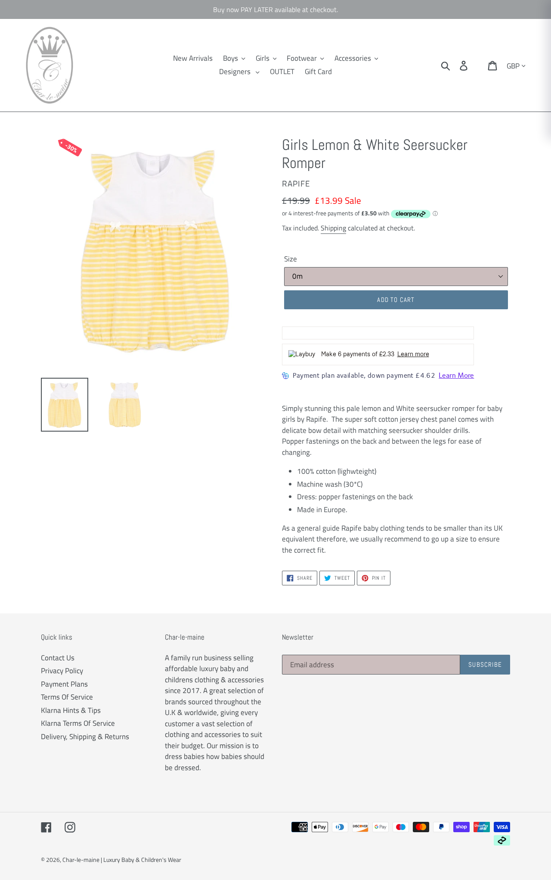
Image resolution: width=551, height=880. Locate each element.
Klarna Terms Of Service (78, 723)
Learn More (456, 375)
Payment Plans (64, 684)
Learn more (413, 354)
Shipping (333, 228)
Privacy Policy (62, 670)
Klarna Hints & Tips (71, 710)
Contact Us (57, 657)
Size (290, 259)
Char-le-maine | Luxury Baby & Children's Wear (121, 859)
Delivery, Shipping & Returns (85, 736)
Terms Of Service (67, 697)
